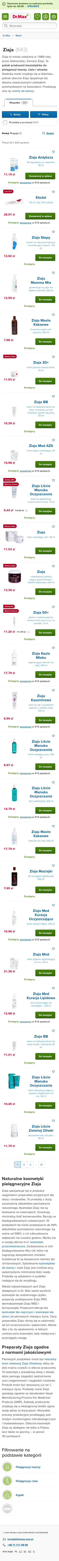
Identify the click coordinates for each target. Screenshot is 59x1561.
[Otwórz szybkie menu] (5, 16)
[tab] (18, 102)
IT (34, 1551)
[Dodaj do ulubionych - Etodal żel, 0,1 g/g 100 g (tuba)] (53, 192)
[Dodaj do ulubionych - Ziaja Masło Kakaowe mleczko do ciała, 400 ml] (53, 826)
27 (41, 1164)
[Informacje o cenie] (26, 510)
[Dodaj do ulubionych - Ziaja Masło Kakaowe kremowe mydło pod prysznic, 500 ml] (53, 315)
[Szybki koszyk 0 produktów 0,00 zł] (53, 16)
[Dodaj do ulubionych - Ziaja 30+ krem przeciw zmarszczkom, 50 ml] (53, 357)
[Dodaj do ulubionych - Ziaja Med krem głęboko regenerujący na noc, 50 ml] (53, 948)
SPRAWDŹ (33, 6)
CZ (20, 1551)
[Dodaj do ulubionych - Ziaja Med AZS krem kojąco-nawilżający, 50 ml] (53, 440)
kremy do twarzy (23, 91)
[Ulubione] (37, 16)
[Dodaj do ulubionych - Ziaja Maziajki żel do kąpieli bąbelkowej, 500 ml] (53, 865)
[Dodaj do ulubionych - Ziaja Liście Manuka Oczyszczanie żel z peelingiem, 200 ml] (53, 782)
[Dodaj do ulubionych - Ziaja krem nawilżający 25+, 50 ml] (53, 526)
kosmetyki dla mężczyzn (18, 1312)
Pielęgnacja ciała (27, 1481)
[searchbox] (29, 25)
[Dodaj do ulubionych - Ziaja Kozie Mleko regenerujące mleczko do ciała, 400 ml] (53, 648)
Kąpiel (20, 1495)
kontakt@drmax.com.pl (20, 1539)
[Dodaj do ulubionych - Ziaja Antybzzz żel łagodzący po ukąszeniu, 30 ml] (53, 152)
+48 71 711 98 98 (18, 1544)
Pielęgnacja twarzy (28, 1467)
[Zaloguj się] (45, 16)
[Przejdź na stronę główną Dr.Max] (20, 16)
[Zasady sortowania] (21, 133)
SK (25, 1551)
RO (29, 1551)
